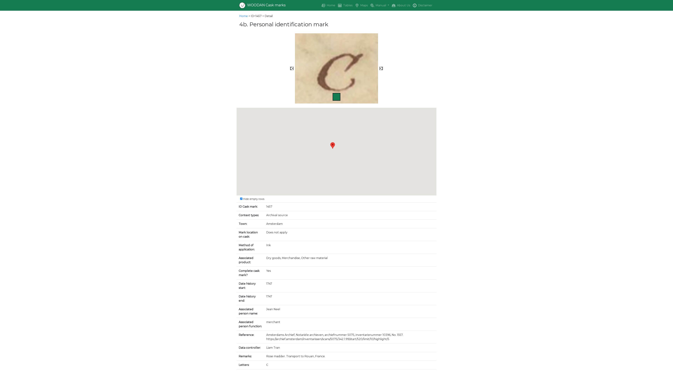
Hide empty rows (253, 199)
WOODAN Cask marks (266, 5)
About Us (403, 5)
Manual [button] (381, 5)
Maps (364, 5)
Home (330, 5)
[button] (292, 68)
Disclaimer (424, 5)
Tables (347, 5)
